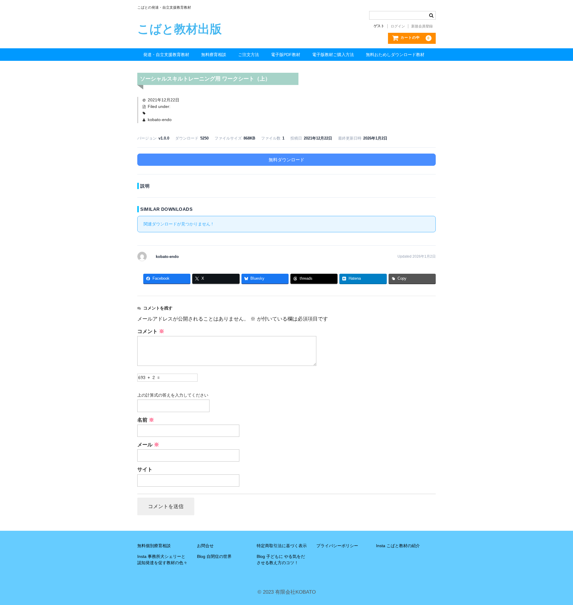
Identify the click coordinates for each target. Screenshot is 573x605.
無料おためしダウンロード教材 (395, 54)
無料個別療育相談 (154, 545)
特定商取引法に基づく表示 (282, 545)
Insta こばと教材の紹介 (398, 545)
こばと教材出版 (179, 28)
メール (148, 445)
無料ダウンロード (286, 159)
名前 (145, 420)
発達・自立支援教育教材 (166, 54)
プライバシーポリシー (337, 545)
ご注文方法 (248, 54)
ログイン (398, 26)
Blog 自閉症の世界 (214, 556)
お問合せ (205, 545)
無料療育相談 (213, 54)
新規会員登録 (422, 26)
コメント (150, 331)
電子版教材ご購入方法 (333, 54)
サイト (145, 469)
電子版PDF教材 (285, 54)
